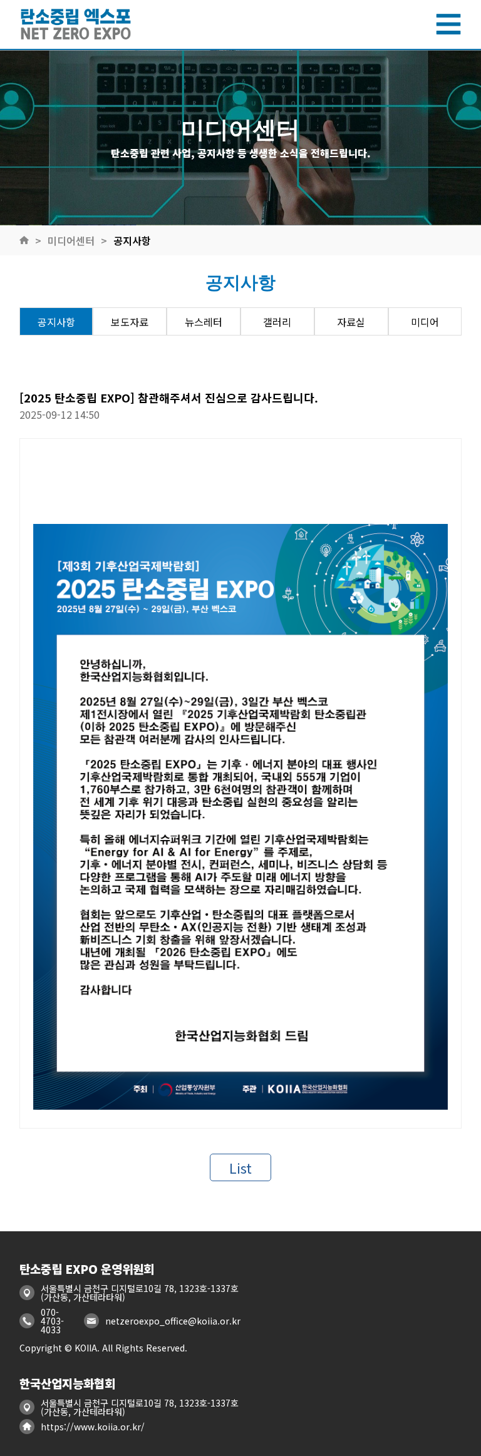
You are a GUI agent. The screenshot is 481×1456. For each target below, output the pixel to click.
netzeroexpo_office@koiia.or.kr (172, 1320)
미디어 (425, 321)
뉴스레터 (203, 321)
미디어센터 (71, 240)
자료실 (351, 321)
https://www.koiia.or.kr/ (93, 1426)
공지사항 (132, 240)
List (240, 1167)
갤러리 (277, 321)
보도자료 (129, 321)
